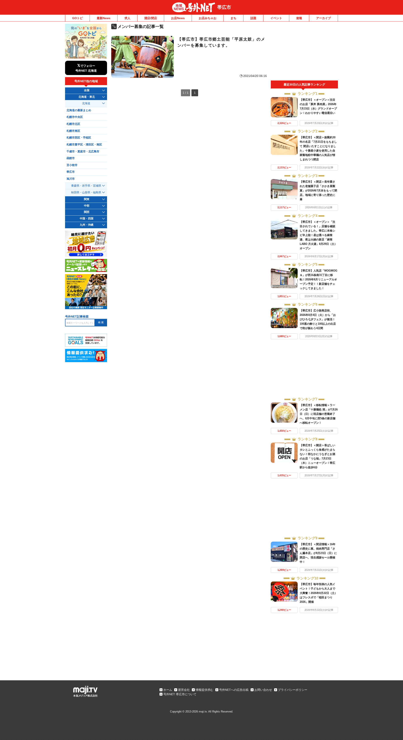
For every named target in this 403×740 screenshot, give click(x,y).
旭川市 (71, 178)
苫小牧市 (72, 165)
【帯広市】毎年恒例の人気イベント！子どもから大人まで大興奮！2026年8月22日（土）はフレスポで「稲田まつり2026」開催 (318, 593)
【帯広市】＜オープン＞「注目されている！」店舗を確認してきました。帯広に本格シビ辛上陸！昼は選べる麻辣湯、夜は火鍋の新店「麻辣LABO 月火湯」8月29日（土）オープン (318, 235)
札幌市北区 (73, 124)
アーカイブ (323, 18)
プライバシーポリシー (292, 689)
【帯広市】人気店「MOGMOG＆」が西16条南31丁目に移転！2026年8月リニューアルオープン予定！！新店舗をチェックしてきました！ (318, 279)
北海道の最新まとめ (79, 110)
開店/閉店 (150, 18)
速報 (299, 18)
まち (233, 18)
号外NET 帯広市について (179, 694)
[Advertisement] (304, 52)
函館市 (71, 158)
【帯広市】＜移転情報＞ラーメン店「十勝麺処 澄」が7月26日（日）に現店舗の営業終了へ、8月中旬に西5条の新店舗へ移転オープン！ (319, 414)
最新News (103, 18)
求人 (127, 18)
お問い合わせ (263, 689)
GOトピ (77, 18)
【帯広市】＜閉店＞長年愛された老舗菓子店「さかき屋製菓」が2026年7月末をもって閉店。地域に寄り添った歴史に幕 (318, 190)
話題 (253, 18)
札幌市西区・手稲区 (79, 137)
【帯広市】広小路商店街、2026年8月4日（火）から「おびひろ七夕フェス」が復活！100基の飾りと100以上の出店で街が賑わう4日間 (318, 319)
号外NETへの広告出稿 (234, 689)
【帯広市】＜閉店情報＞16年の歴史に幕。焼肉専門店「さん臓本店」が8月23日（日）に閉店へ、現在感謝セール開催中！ (318, 553)
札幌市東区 (73, 130)
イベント (276, 18)
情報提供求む (204, 689)
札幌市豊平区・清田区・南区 (84, 144)
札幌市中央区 (75, 117)
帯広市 (224, 7)
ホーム (167, 689)
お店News (178, 18)
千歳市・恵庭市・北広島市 (83, 151)
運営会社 (184, 689)
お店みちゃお (207, 18)
